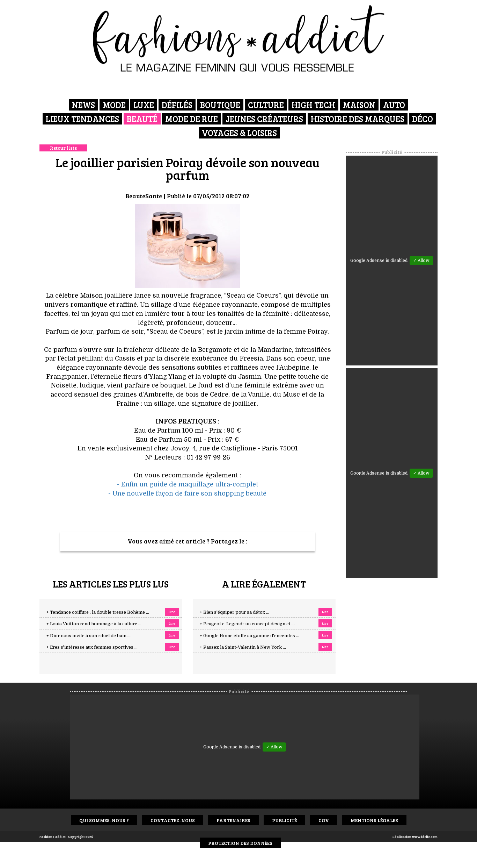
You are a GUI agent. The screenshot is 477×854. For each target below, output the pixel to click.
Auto (394, 105)
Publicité (284, 820)
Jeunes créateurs (264, 118)
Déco (422, 118)
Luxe (143, 105)
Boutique (220, 105)
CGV (323, 820)
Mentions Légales (374, 820)
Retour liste (63, 147)
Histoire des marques (357, 118)
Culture (266, 105)
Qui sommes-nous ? (104, 820)
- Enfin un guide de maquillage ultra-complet (187, 484)
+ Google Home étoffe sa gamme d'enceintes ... (249, 635)
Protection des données (240, 843)
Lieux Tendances (82, 118)
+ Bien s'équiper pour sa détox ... (234, 612)
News (83, 105)
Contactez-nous (173, 820)
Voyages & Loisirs (239, 132)
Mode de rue (191, 118)
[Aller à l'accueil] (238, 38)
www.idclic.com (425, 836)
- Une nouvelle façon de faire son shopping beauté (187, 493)
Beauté (142, 118)
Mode (114, 105)
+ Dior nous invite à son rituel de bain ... (88, 635)
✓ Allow (421, 260)
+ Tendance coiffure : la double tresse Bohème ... (97, 612)
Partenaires (233, 820)
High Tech (313, 105)
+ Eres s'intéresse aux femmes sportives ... (92, 647)
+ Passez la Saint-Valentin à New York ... (243, 647)
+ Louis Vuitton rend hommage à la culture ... (93, 623)
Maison (359, 105)
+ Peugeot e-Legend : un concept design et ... (247, 623)
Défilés (177, 105)
